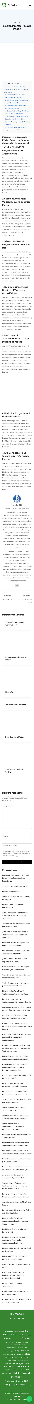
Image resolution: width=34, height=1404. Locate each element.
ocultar (17, 83)
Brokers (7, 1338)
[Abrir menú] (30, 5)
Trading (6, 1384)
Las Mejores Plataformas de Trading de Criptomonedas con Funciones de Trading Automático (16, 1048)
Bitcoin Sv (9, 692)
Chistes (25, 1338)
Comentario (8, 806)
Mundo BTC (17, 505)
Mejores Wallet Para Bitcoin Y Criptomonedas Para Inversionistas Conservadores (15, 1221)
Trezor (14, 1384)
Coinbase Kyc (7, 597)
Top (26, 1380)
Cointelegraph (8, 1351)
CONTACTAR (11, 1399)
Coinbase (22, 1347)
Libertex (7, 1366)
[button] (29, 1399)
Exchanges (13, 1357)
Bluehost (17, 1396)
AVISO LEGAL (22, 1399)
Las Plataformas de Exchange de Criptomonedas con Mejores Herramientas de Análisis (14, 1067)
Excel (6, 1357)
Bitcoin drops (17, 1335)
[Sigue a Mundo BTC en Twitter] (17, 585)
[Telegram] (15, 1318)
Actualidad (9, 1331)
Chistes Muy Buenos (20, 1344)
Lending (26, 1364)
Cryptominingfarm (19, 1354)
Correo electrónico (10, 846)
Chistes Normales (11, 1348)
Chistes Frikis (11, 1344)
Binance (7, 1334)
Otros (27, 1370)
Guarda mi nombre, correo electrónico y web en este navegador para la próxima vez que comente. (16, 853)
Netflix (22, 1370)
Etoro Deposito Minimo (14, 737)
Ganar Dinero (11, 1360)
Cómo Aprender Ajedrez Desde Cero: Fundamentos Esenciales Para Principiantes (16, 878)
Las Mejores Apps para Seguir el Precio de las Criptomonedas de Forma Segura (17, 1026)
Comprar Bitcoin (21, 1350)
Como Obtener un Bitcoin (15, 705)
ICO (27, 1360)
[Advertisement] (17, 61)
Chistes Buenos (10, 1342)
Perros (4, 1373)
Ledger (19, 1363)
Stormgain (16, 1376)
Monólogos (16, 1370)
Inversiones (10, 1363)
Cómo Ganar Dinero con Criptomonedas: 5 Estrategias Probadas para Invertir (13, 1126)
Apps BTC (23, 1331)
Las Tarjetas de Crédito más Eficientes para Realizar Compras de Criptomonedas (16, 1037)
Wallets (21, 1384)
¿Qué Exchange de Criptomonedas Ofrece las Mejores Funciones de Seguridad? (15, 915)
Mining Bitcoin (8, 1370)
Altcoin (16, 1331)
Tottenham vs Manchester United (14, 886)
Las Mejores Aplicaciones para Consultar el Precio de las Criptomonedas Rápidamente (13, 1240)
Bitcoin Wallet (26, 1335)
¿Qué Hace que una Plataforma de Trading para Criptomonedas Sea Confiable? (15, 934)
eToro (27, 1354)
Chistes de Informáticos (22, 1342)
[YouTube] (23, 1318)
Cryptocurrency (8, 1354)
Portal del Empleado (19, 1373)
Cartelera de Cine (16, 1339)
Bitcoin (17, 23)
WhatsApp (28, 1385)
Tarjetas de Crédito (14, 1381)
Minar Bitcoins (24, 1366)
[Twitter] (10, 1318)
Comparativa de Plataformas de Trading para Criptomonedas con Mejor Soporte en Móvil (14, 1186)
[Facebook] (19, 1318)
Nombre (6, 836)
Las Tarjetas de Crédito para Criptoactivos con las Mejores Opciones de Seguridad (13, 1275)
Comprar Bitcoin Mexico (26, 599)
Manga (14, 1367)
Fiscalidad (24, 1357)
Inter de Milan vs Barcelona (12, 891)
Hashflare (21, 1360)
